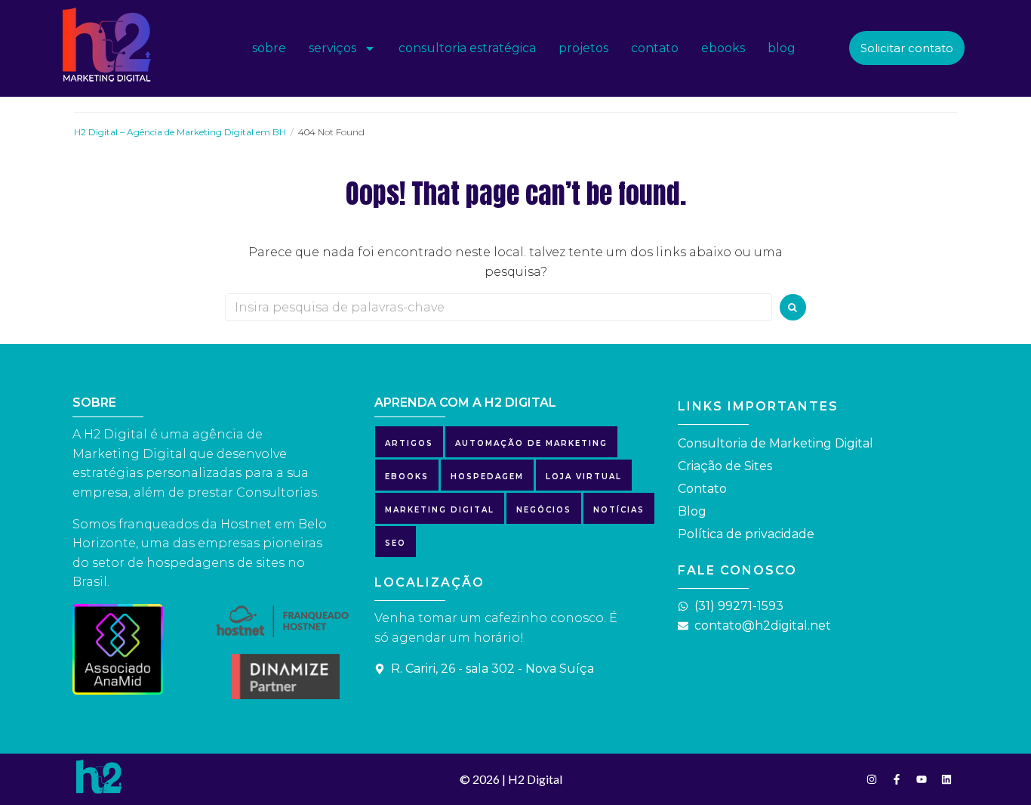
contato (655, 48)
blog (782, 48)
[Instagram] (871, 779)
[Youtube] (921, 779)
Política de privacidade (746, 534)
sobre (269, 48)
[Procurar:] (498, 307)
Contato (702, 488)
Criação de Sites (725, 466)
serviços (332, 48)
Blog (692, 511)
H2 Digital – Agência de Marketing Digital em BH (180, 132)
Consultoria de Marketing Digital (775, 443)
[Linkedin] (946, 779)
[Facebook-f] (896, 779)
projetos (583, 48)
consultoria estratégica (467, 48)
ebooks (723, 48)
